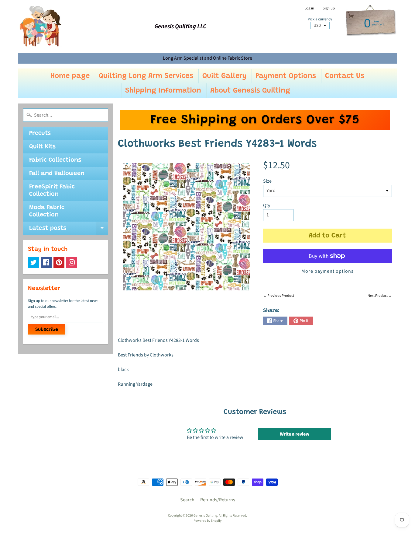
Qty (266, 205)
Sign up (329, 8)
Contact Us (344, 76)
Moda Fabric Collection (46, 211)
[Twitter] (33, 262)
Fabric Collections (55, 160)
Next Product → (380, 295)
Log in (309, 8)
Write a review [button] (294, 434)
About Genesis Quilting (250, 90)
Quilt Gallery (224, 76)
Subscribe (46, 329)
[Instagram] (71, 262)
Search (187, 499)
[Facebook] (46, 262)
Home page (70, 76)
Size (267, 181)
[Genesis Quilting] (40, 26)
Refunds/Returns (217, 499)
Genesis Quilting (205, 515)
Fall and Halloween (56, 173)
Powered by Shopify (207, 520)
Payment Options (286, 76)
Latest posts (68, 230)
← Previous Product (278, 295)
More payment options (327, 271)
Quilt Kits (42, 147)
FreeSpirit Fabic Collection (52, 190)
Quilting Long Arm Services (146, 76)
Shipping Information (163, 90)
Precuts (40, 133)
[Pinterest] (58, 262)
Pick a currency (320, 19)
